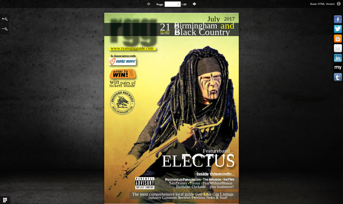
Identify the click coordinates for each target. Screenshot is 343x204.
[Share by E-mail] (338, 48)
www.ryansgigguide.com (132, 48)
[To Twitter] (338, 29)
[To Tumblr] (338, 77)
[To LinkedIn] (338, 58)
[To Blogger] (338, 39)
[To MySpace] (338, 67)
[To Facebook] (338, 19)
